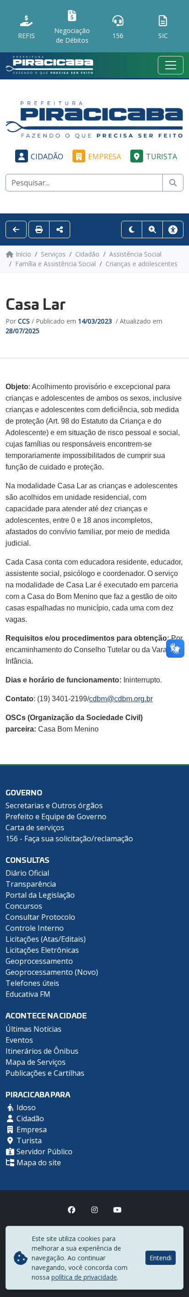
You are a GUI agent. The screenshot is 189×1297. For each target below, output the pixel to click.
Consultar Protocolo (40, 917)
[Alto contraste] (131, 229)
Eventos (19, 1040)
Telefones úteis (32, 983)
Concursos (24, 906)
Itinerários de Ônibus (42, 1051)
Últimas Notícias (33, 1029)
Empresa (104, 156)
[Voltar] (16, 229)
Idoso (25, 1107)
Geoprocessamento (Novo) (52, 972)
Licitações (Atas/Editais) (46, 939)
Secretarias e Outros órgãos (54, 805)
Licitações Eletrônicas (42, 950)
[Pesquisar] (172, 182)
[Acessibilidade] (172, 229)
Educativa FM (28, 994)
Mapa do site (38, 1162)
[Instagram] (94, 1210)
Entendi (161, 1257)
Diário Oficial (27, 873)
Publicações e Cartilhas (45, 1073)
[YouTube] (117, 1210)
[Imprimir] (39, 229)
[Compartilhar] (59, 229)
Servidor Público (43, 1151)
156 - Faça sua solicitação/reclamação (69, 838)
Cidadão (47, 156)
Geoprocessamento (39, 961)
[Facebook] (71, 1210)
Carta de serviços (35, 827)
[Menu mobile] (170, 65)
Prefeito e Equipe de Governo (56, 816)
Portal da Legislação (40, 895)
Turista (161, 156)
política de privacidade (84, 1277)
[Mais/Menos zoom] (152, 229)
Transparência (31, 884)
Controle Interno (35, 928)
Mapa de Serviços (36, 1062)
